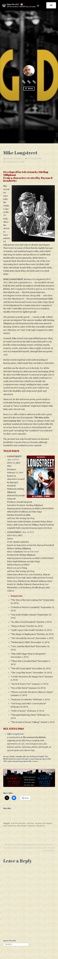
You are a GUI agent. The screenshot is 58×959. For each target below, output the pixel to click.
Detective (30, 823)
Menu (30, 88)
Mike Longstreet (15, 734)
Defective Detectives (18, 823)
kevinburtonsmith (14, 158)
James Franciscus (9, 826)
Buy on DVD (13, 459)
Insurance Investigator (43, 823)
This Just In (40, 826)
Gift (51, 5)
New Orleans (22, 826)
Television (31, 826)
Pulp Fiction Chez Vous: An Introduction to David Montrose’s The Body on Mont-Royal (29, 849)
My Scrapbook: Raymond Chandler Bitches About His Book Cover (28, 845)
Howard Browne (31, 552)
